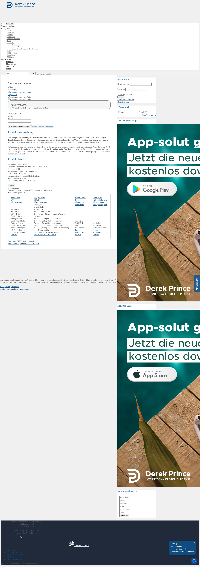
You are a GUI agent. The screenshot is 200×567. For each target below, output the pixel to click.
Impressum (24, 289)
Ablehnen (15, 287)
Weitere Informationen (9, 289)
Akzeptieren (5, 287)
